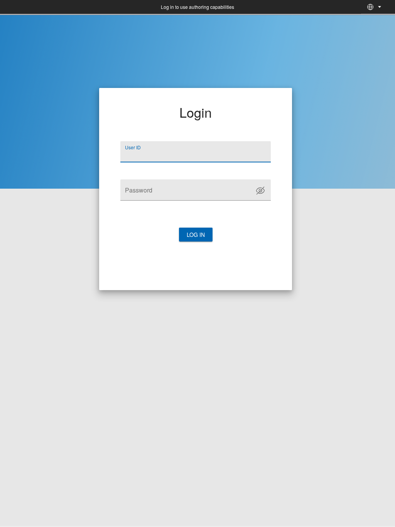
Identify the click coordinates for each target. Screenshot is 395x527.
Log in (196, 234)
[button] (370, 7)
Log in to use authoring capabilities (197, 6)
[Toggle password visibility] (260, 190)
